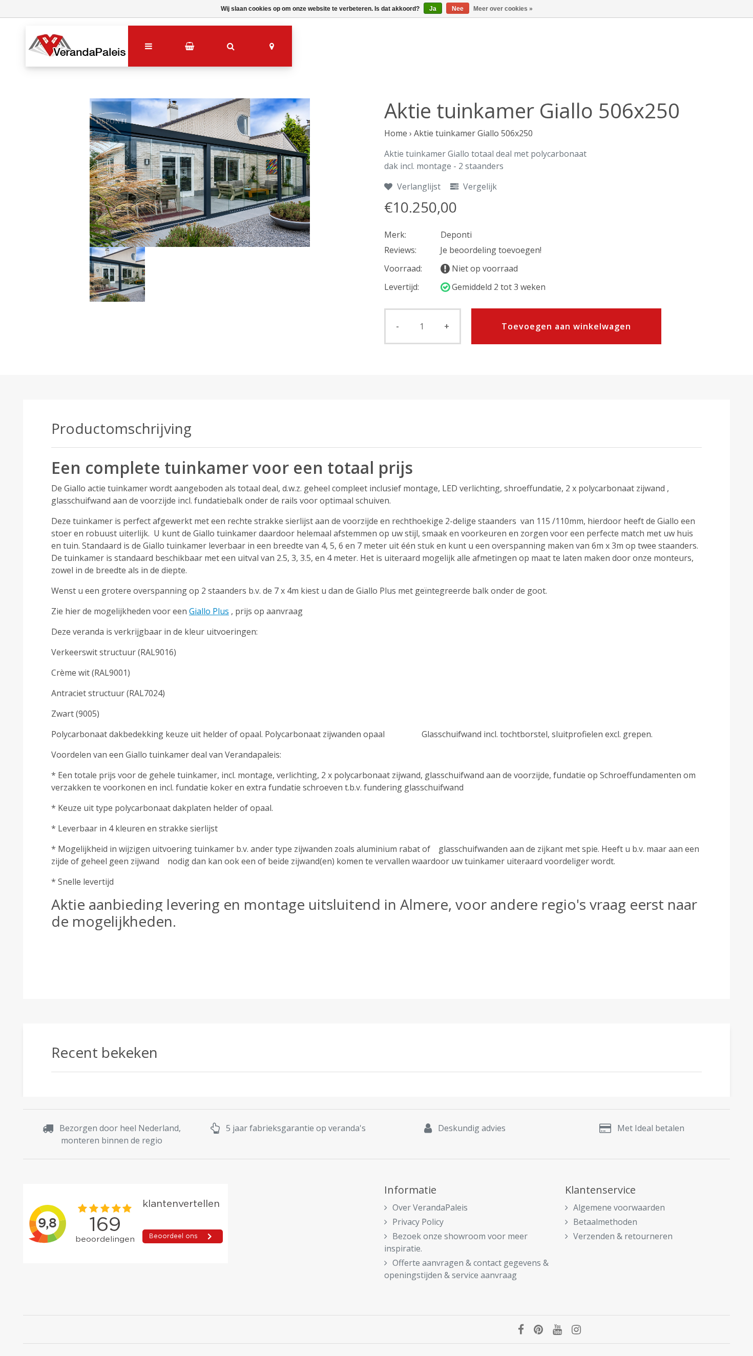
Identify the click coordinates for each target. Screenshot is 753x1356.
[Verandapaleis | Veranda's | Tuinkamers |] (77, 46)
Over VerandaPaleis (430, 1207)
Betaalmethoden (605, 1221)
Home (395, 133)
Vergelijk (479, 186)
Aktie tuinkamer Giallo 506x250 (473, 133)
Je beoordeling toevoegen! (490, 250)
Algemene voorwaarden (619, 1207)
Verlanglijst (418, 186)
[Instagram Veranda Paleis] (580, 1329)
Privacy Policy (418, 1221)
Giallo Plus (209, 611)
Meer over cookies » (503, 8)
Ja (432, 8)
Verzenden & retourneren (623, 1236)
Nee (458, 8)
